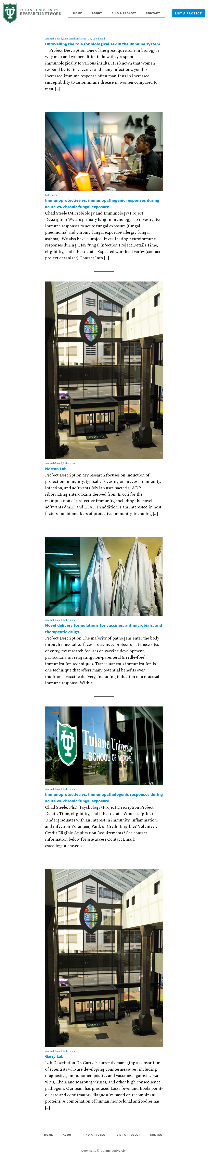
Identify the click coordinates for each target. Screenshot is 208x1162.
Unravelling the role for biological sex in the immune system (102, 44)
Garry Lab (54, 1056)
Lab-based (98, 39)
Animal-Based (53, 39)
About (97, 13)
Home (77, 13)
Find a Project (124, 13)
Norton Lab (56, 469)
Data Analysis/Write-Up (77, 39)
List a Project (188, 13)
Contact (153, 13)
